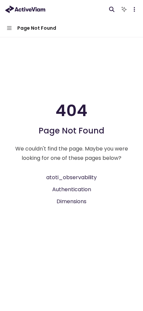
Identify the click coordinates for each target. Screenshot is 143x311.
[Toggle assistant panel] (124, 9)
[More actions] (134, 9)
